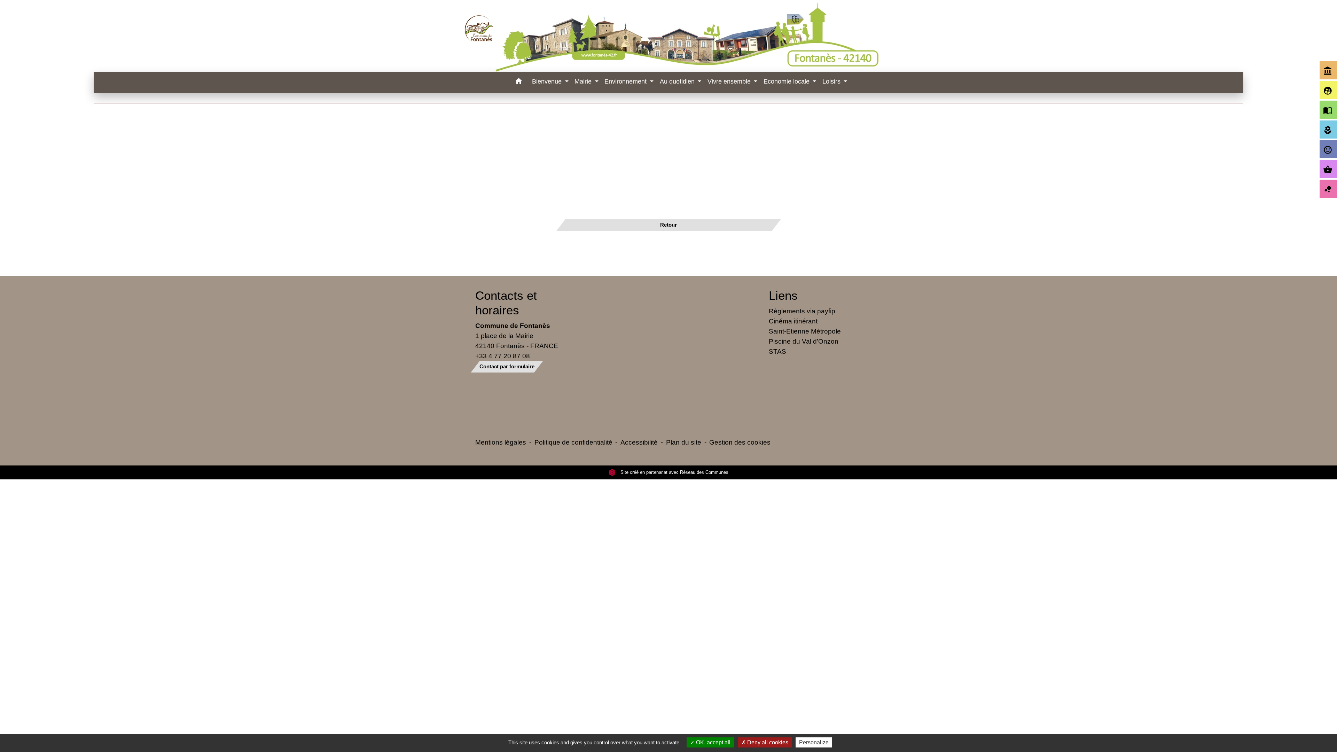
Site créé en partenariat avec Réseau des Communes (673, 472)
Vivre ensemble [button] (729, 81)
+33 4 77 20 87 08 (502, 356)
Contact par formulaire (506, 366)
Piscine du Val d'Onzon (803, 341)
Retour (668, 225)
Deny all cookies (767, 742)
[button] (518, 82)
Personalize (814, 742)
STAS (777, 351)
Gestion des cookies (740, 442)
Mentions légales (500, 442)
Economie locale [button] (787, 81)
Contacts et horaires (506, 303)
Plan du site (683, 442)
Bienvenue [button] (547, 81)
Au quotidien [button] (678, 81)
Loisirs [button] (832, 81)
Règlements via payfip (802, 311)
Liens (783, 295)
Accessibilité (639, 442)
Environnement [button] (626, 81)
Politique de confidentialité (573, 442)
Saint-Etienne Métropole (805, 331)
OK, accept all (712, 742)
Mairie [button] (583, 81)
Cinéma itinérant (793, 321)
